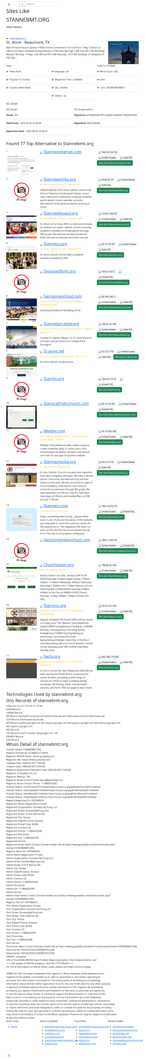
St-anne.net (53, 351)
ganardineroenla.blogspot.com (61, 1040)
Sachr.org (51, 656)
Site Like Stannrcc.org (110, 616)
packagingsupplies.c (124, 1026)
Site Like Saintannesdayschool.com (117, 550)
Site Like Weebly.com (110, 442)
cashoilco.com (52, 1033)
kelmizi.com (51, 1043)
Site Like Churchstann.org (112, 575)
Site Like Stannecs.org (110, 254)
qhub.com (84, 1040)
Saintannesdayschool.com (66, 539)
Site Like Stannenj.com (111, 516)
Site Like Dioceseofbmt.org (113, 282)
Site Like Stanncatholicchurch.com (117, 414)
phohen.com (119, 1043)
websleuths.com (87, 1043)
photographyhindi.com (125, 1030)
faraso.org (84, 1030)
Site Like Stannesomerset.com (115, 163)
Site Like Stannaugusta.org (113, 472)
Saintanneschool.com (62, 296)
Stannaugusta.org (59, 461)
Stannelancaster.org (61, 323)
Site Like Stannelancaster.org (114, 334)
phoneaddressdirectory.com (94, 1026)
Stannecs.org (55, 243)
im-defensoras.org (55, 1030)
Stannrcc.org (54, 605)
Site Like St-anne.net (126, 356)
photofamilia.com (122, 1036)
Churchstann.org (58, 564)
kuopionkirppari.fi (54, 1036)
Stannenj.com (55, 505)
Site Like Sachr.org (108, 667)
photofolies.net (121, 1033)
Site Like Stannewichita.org (113, 190)
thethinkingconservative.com (60, 1026)
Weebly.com (54, 430)
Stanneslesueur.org (60, 213)
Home (132, 4)
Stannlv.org (53, 378)
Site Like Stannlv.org (109, 389)
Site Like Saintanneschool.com (115, 307)
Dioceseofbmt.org (59, 271)
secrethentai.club (88, 1036)
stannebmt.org (18, 38)
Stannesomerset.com (62, 151)
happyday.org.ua (88, 1033)
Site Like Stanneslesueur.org (114, 224)
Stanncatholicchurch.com (66, 403)
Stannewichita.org (59, 179)
